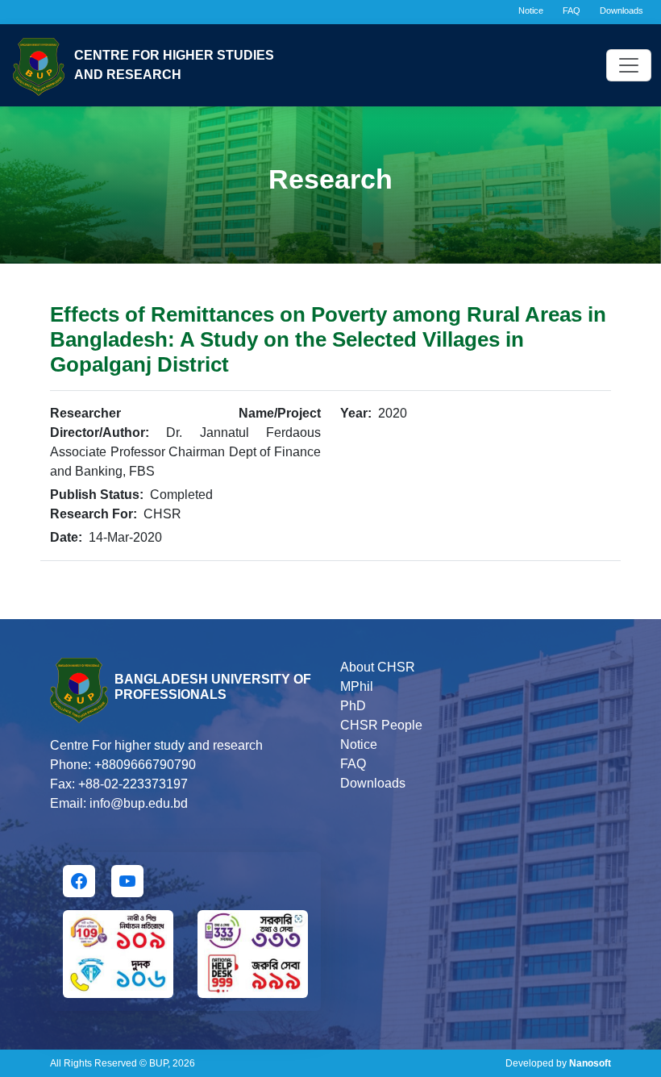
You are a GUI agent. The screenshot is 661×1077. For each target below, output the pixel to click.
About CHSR (377, 667)
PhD (353, 706)
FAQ (571, 10)
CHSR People (381, 725)
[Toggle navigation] (628, 65)
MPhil (356, 686)
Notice (530, 10)
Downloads (621, 10)
